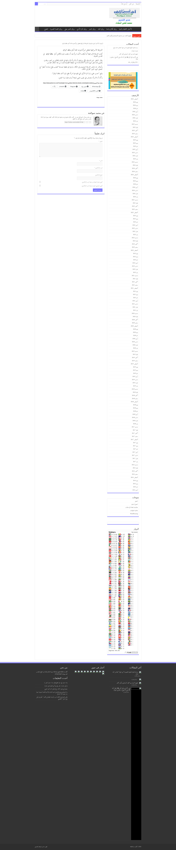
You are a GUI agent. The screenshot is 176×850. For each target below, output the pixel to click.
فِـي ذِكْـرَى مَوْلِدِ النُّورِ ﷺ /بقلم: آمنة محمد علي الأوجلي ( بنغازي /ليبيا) (124, 58)
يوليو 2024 (135, 178)
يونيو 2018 (135, 408)
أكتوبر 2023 (135, 206)
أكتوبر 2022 (135, 244)
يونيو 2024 (135, 181)
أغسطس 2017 (134, 439)
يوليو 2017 (135, 443)
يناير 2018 (135, 424)
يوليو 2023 (135, 216)
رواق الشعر (92, 29)
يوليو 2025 (135, 140)
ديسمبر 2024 (135, 162)
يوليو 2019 (135, 367)
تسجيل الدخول (134, 504)
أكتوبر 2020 (135, 320)
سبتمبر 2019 (135, 361)
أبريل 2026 (135, 111)
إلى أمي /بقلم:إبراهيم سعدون (50, 686)
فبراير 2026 (135, 118)
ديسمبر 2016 (135, 465)
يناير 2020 (135, 348)
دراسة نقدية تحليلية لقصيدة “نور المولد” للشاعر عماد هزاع (125, 48)
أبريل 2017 (135, 452)
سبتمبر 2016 (135, 474)
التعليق (100, 141)
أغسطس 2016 (134, 477)
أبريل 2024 (135, 187)
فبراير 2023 (135, 231)
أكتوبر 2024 (135, 168)
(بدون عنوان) (135, 51)
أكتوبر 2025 (135, 130)
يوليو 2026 (135, 102)
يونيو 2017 (135, 446)
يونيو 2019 (135, 370)
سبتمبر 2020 (135, 323)
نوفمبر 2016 (135, 468)
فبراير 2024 (135, 193)
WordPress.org (134, 514)
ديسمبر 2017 (135, 427)
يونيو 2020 (135, 332)
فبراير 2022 (135, 269)
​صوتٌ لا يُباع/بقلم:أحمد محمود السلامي (120, 35)
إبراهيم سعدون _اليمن (62, 686)
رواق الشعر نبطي (69, 29)
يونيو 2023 (135, 219)
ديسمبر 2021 (135, 275)
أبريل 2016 (135, 490)
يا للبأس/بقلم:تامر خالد (133, 62)
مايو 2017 (135, 449)
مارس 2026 (135, 115)
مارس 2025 (135, 152)
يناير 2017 (135, 462)
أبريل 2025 (135, 149)
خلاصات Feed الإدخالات (131, 507)
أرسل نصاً (124, 3)
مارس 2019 (135, 380)
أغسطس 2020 (134, 326)
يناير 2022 (135, 272)
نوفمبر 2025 (135, 127)
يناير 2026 (135, 121)
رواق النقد (101, 29)
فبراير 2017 (135, 458)
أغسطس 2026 (134, 99)
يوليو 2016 (135, 480)
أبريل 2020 (135, 339)
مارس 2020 (135, 342)
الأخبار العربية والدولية (94, 43)
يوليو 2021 (135, 291)
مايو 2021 (135, 298)
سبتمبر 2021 (135, 285)
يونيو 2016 (135, 484)
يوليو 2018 (135, 405)
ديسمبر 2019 (135, 351)
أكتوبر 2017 (135, 433)
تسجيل (136, 501)
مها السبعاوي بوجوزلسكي (62, 692)
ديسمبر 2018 (135, 389)
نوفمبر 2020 (135, 316)
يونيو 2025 (135, 143)
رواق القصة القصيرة (56, 29)
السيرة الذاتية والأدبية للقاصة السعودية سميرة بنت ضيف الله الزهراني (51, 693)
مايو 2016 (135, 487)
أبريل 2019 (135, 376)
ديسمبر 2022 (135, 238)
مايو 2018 (135, 411)
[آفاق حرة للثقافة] (124, 16)
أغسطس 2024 (134, 175)
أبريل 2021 (135, 301)
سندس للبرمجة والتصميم (40, 847)
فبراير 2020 (135, 345)
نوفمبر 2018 (135, 392)
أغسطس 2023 (134, 212)
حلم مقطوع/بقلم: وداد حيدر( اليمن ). (52, 683)
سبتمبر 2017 (135, 436)
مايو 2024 (135, 184)
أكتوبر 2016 (135, 471)
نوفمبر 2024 (135, 165)
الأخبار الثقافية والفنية (125, 29)
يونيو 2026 (135, 105)
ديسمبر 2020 (135, 313)
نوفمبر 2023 (135, 203)
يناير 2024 (135, 197)
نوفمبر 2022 (135, 241)
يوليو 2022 (135, 253)
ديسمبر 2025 (135, 124)
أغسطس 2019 (134, 364)
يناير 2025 (135, 159)
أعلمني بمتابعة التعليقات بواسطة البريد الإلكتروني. (92, 182)
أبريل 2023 (135, 225)
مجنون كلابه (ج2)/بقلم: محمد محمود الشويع (54, 689)
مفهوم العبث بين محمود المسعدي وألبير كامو (128, 54)
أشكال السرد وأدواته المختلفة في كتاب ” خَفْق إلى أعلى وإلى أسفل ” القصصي (51, 698)
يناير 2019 (135, 386)
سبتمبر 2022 (135, 247)
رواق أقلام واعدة (111, 29)
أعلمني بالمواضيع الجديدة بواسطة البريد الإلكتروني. (92, 186)
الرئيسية (138, 3)
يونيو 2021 (135, 294)
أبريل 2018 (135, 414)
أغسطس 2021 (134, 288)
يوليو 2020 (135, 329)
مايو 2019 (135, 373)
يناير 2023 (135, 234)
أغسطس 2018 (134, 402)
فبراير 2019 (135, 383)
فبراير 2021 (135, 307)
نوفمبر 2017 (135, 430)
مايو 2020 (135, 335)
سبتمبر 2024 (135, 171)
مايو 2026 (135, 108)
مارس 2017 (135, 455)
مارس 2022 (135, 266)
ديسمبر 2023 (135, 200)
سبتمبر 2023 (135, 209)
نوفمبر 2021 (135, 279)
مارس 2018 (135, 417)
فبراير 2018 (135, 421)
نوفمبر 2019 (135, 354)
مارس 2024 (135, 190)
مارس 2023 (135, 228)
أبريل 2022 (135, 263)
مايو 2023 (135, 222)
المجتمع (46, 29)
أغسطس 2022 (134, 250)
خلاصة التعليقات (134, 510)
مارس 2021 (135, 304)
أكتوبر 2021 (135, 282)
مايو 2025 (135, 146)
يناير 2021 (135, 310)
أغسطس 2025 (134, 137)
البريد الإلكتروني (98, 168)
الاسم (100, 161)
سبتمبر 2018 (135, 398)
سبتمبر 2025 (135, 134)
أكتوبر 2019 (135, 357)
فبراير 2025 (135, 156)
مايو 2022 (135, 260)
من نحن (131, 3)
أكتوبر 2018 (135, 395)
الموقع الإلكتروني (98, 175)
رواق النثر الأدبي (82, 29)
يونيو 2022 (135, 257)
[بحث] (36, 3)
